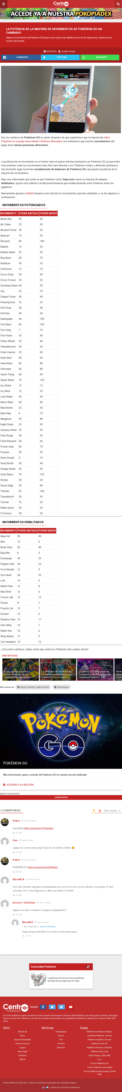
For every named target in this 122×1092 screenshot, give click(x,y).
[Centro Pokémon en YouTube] (70, 1007)
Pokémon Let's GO (99, 1043)
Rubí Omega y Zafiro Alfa (99, 1055)
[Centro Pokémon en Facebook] (43, 1007)
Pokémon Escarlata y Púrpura (99, 1032)
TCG (61, 1040)
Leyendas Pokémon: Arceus (99, 1036)
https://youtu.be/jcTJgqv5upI (38, 828)
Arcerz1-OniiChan (47, 926)
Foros (22, 1036)
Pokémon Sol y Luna (99, 1051)
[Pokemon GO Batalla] (61, 99)
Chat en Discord (22, 1043)
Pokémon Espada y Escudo (99, 1040)
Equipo (22, 1047)
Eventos (60, 1043)
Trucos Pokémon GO (99, 1063)
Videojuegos (61, 1032)
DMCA (22, 1059)
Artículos (61, 1047)
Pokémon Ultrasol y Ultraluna (99, 1047)
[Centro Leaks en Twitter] (61, 1007)
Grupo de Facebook (22, 1040)
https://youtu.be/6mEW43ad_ (43, 867)
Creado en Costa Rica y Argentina (65, 1087)
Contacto (22, 1055)
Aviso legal (22, 1051)
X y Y (99, 1059)
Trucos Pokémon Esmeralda (99, 1067)
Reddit (30, 193)
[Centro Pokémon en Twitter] (52, 1007)
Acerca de (22, 1032)
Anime (61, 1036)
